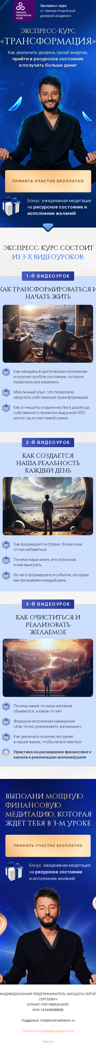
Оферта (48, 1042)
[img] (48, 181)
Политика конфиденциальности (48, 1031)
